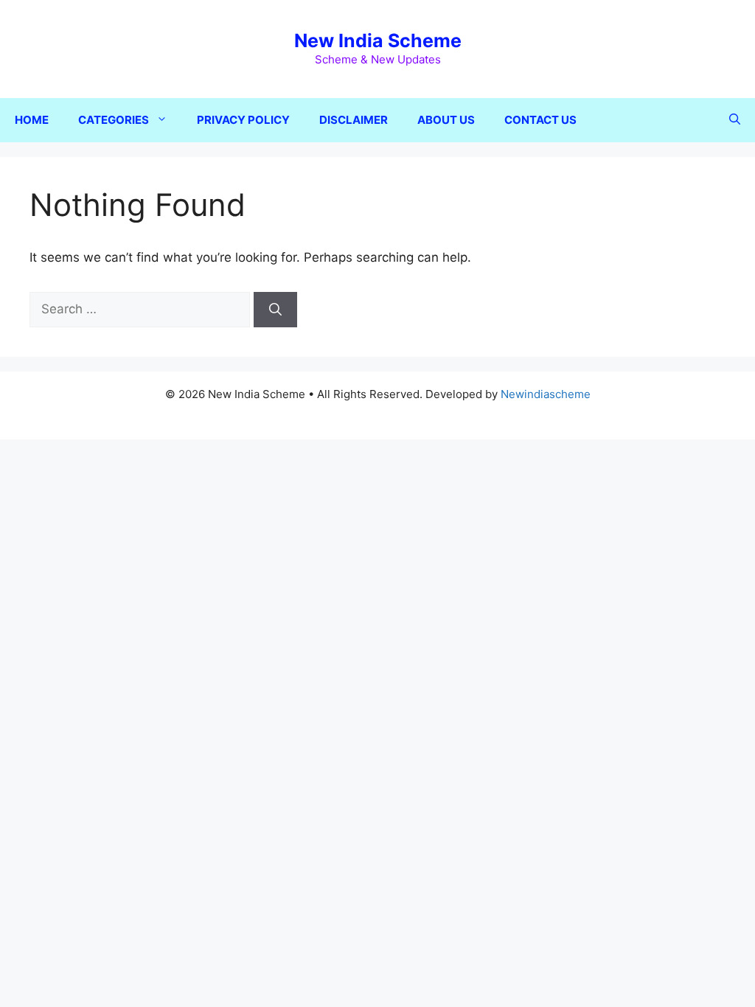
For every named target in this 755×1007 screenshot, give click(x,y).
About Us (446, 120)
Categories (113, 120)
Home (32, 120)
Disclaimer (353, 120)
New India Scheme (378, 40)
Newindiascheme (546, 394)
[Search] (275, 309)
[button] (734, 120)
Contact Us (540, 120)
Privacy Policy (243, 120)
